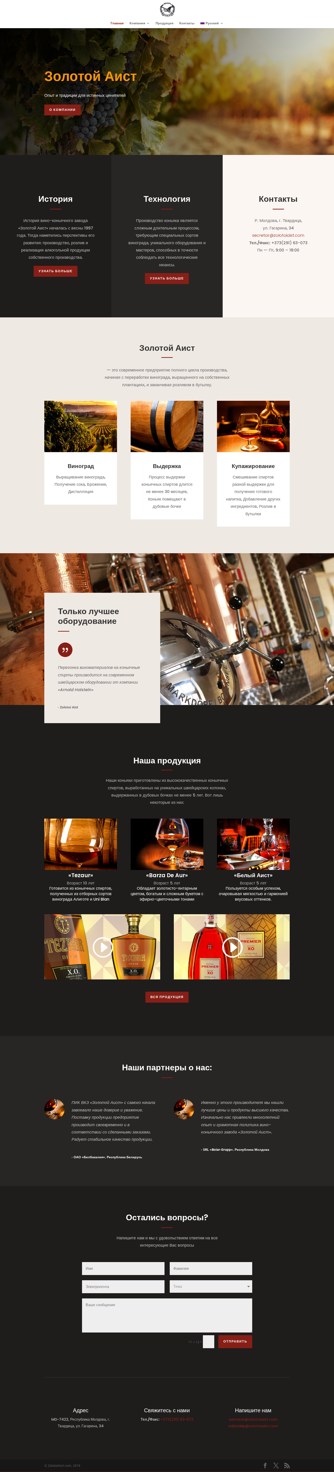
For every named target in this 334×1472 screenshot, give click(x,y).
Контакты (186, 23)
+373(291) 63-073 (176, 1419)
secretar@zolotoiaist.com (278, 235)
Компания (137, 23)
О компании (62, 109)
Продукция (164, 23)
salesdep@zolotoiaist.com (253, 1426)
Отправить (235, 1341)
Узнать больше (55, 271)
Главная (117, 23)
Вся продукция (167, 997)
